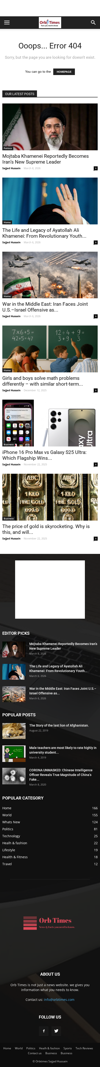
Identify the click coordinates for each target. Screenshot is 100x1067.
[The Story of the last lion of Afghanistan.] (14, 731)
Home (7, 222)
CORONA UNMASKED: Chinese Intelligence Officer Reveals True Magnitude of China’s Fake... (61, 774)
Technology (11, 836)
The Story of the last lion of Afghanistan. (59, 725)
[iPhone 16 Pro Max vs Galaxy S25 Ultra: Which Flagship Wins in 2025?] (50, 423)
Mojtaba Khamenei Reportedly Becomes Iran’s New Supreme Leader (45, 159)
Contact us (35, 1053)
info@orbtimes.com (59, 999)
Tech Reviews (84, 1048)
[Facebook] (43, 1031)
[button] (93, 22)
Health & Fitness (15, 857)
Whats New (11, 822)
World (7, 815)
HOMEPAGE (64, 71)
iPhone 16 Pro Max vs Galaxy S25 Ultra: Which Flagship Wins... (44, 455)
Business (9, 444)
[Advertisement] (50, 8)
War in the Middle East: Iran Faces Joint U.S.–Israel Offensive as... (45, 307)
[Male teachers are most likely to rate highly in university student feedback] (14, 753)
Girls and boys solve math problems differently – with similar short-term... (42, 381)
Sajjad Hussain (11, 168)
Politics (8, 148)
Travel (7, 864)
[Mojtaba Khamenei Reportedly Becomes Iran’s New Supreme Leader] (50, 126)
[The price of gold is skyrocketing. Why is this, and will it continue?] (50, 497)
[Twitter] (56, 1031)
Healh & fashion (14, 843)
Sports (67, 1048)
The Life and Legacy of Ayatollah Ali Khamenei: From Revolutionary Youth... (44, 233)
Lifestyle (8, 850)
